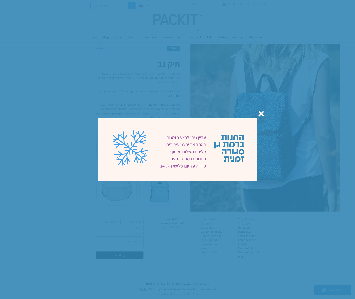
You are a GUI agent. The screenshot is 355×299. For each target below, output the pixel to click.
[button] (261, 113)
